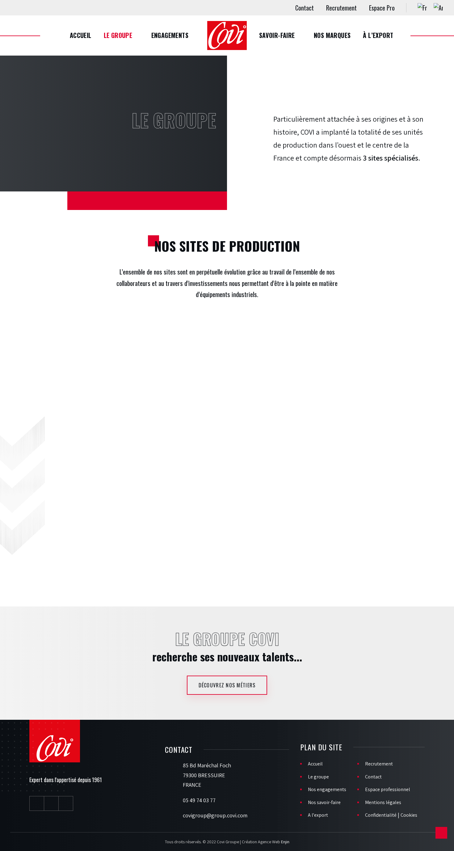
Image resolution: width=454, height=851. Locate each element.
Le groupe (118, 35)
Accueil (80, 35)
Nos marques (332, 35)
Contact (304, 7)
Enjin (285, 842)
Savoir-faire (277, 35)
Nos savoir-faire (324, 802)
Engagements (169, 35)
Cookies (409, 815)
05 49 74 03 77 (199, 800)
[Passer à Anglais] (438, 7)
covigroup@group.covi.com (215, 815)
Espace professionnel (387, 789)
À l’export (378, 35)
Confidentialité (381, 815)
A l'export (318, 815)
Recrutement (341, 7)
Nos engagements (327, 789)
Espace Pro (382, 7)
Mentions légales (383, 802)
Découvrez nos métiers (227, 685)
